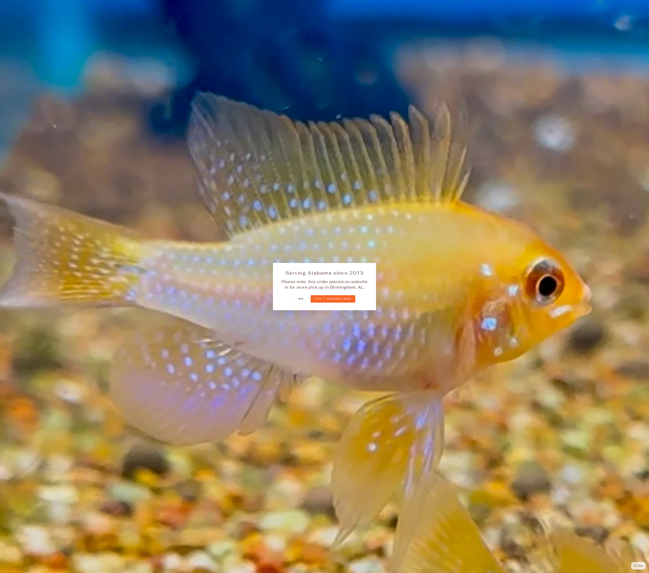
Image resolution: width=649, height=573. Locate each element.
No (301, 298)
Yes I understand (333, 298)
